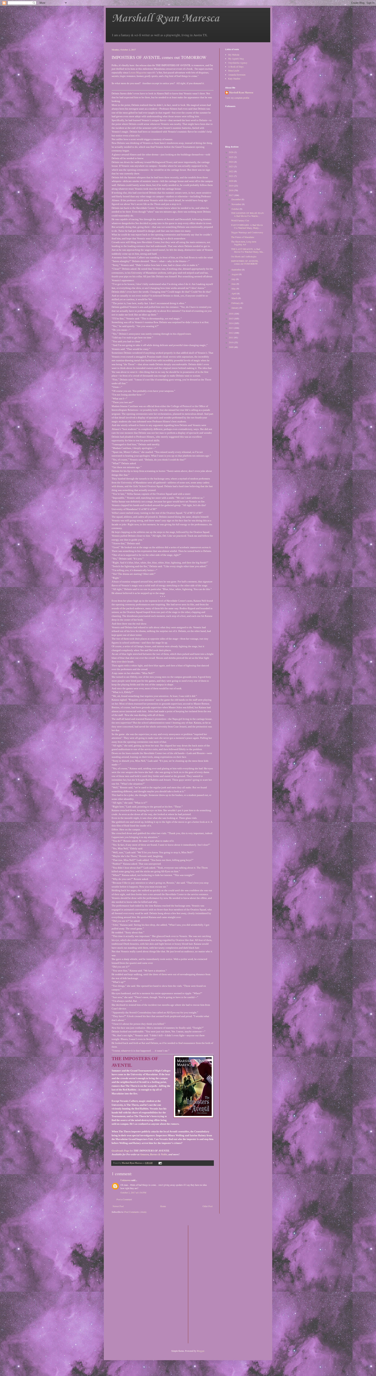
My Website (233, 54)
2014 (231, 323)
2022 (231, 171)
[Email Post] (160, 1163)
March (234, 298)
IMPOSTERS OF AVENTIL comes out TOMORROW (244, 262)
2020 (231, 180)
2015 (231, 318)
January (235, 307)
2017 (231, 195)
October (235, 208)
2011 (231, 337)
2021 (231, 176)
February (235, 303)
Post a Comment (124, 1199)
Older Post (207, 1206)
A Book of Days (236, 66)
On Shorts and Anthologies (244, 256)
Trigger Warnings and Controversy (247, 232)
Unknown (125, 1180)
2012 (231, 332)
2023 (231, 166)
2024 (231, 161)
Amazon (144, 1154)
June (233, 283)
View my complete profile (237, 97)
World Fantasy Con (240, 220)
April (234, 293)
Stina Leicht (233, 70)
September (236, 269)
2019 (231, 185)
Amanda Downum (236, 74)
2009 (231, 347)
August (235, 274)
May (233, 288)
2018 (231, 190)
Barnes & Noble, (159, 1154)
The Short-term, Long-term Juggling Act (243, 243)
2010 (231, 342)
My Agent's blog (236, 58)
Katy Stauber (234, 78)
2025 (231, 157)
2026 (231, 152)
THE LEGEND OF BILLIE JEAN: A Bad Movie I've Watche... (247, 214)
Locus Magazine (138, 72)
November (236, 204)
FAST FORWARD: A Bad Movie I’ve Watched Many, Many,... (247, 226)
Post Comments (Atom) (135, 1211)
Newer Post (118, 1206)
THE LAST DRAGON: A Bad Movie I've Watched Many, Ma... (247, 250)
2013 (231, 327)
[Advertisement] (206, 1284)
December (236, 199)
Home (163, 1206)
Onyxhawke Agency (237, 62)
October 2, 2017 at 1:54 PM (133, 1192)
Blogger (200, 1350)
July (233, 279)
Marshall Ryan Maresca (165, 18)
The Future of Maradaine (242, 237)
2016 (231, 313)
